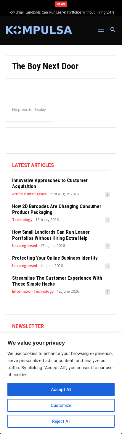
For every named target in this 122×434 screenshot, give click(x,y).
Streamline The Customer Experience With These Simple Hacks (57, 281)
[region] (61, 383)
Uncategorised (24, 246)
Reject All (61, 421)
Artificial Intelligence (29, 194)
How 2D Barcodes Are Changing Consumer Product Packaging (56, 209)
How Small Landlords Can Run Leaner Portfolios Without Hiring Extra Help (51, 235)
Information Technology (33, 291)
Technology (22, 220)
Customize (61, 405)
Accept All (61, 389)
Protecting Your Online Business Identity (55, 258)
